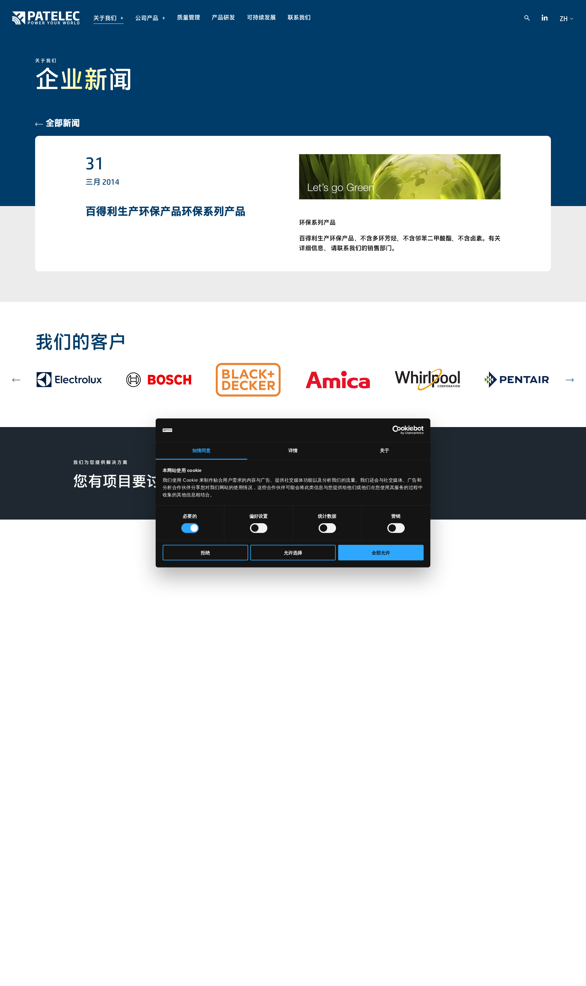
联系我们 (299, 17)
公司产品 (147, 18)
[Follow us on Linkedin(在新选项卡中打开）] (545, 18)
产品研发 (223, 17)
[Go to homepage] (45, 17)
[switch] (258, 528)
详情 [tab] (293, 450)
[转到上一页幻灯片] (16, 379)
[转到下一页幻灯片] (570, 379)
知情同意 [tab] (201, 450)
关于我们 (105, 18)
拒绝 (205, 552)
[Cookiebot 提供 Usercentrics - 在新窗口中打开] (397, 430)
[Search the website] (527, 18)
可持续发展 (261, 17)
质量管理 (188, 17)
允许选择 (293, 552)
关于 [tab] (384, 450)
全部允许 (381, 552)
